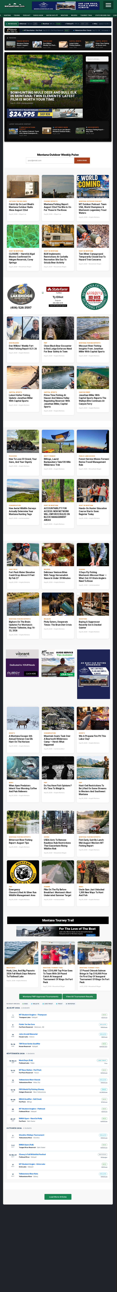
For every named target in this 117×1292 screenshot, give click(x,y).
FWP (45, 343)
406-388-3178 (58, 303)
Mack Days (11, 967)
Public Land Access (87, 456)
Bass (26, 1004)
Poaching (13, 456)
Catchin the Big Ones (18, 201)
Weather (64, 15)
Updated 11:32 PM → (104, 23)
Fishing (17, 15)
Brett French (49, 456)
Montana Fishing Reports (89, 343)
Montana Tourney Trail (53, 967)
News (11, 782)
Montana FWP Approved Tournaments (40, 996)
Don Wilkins (14, 343)
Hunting (7, 15)
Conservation (15, 505)
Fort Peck (13, 569)
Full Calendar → (106, 30)
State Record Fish (102, 15)
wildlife (47, 619)
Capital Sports (15, 392)
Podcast (26, 15)
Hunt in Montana (16, 251)
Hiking (46, 837)
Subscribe (82, 160)
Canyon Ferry (84, 392)
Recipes (74, 15)
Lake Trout (48, 1004)
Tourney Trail (86, 15)
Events (12, 733)
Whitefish (71, 1004)
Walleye (36, 1004)
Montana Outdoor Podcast (90, 201)
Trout (60, 1004)
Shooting (83, 619)
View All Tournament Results (79, 996)
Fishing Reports (50, 201)
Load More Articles (58, 1197)
